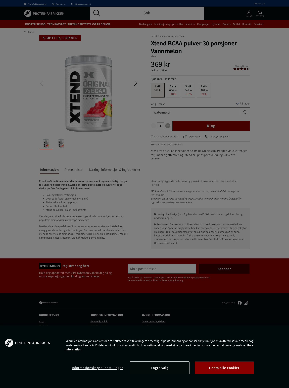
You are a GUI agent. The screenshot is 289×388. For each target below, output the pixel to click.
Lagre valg (160, 367)
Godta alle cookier (224, 367)
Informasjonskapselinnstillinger (97, 367)
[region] (144, 356)
